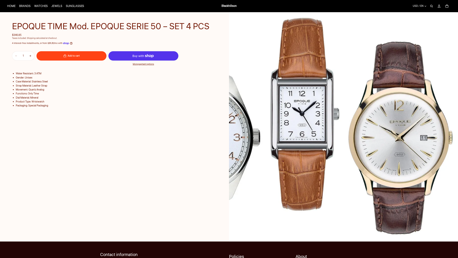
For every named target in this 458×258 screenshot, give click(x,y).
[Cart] (447, 6)
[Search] (431, 6)
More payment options (143, 64)
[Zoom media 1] (343, 127)
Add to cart (74, 56)
